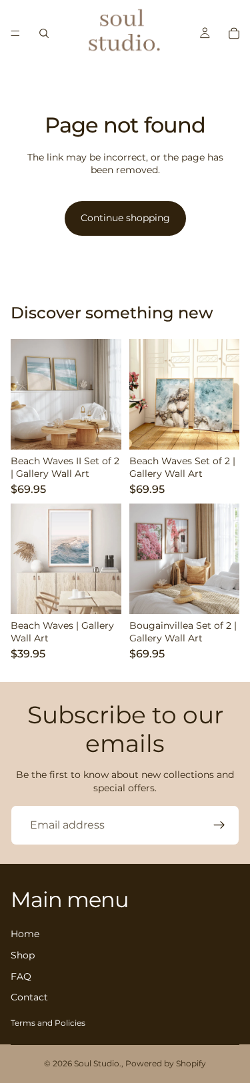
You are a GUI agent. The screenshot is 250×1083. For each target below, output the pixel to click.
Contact (29, 998)
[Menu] (15, 33)
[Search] (44, 33)
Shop (23, 955)
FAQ (21, 976)
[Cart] (234, 33)
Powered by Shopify (165, 1063)
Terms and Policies (48, 1023)
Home (25, 934)
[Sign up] (219, 825)
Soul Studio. (97, 1063)
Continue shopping (125, 218)
